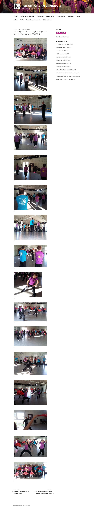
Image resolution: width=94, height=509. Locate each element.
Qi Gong (16, 19)
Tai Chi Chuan (70, 16)
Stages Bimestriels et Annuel (33, 19)
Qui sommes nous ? (47, 19)
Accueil (15, 16)
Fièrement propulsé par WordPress (21, 505)
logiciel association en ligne (62, 36)
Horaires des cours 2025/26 (27, 16)
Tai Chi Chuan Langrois (42, 5)
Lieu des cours (40, 16)
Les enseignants (61, 16)
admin (28, 29)
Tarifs (21, 19)
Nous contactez (50, 16)
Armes (78, 16)
